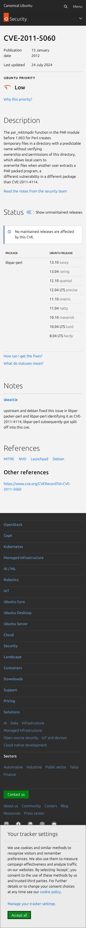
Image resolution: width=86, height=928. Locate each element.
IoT (6, 591)
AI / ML (10, 569)
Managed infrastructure (24, 558)
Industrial (34, 767)
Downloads (13, 679)
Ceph (8, 535)
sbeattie (11, 400)
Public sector (55, 767)
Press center (34, 813)
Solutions (12, 712)
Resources (12, 813)
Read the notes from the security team (35, 191)
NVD (22, 459)
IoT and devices (54, 738)
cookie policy (50, 892)
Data (14, 723)
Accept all (19, 915)
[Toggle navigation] (80, 18)
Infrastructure (33, 723)
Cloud (9, 635)
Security (10, 646)
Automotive (13, 767)
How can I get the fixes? (23, 356)
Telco (74, 767)
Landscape (13, 657)
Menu (77, 6)
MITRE (9, 459)
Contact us (16, 794)
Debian (58, 459)
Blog (64, 806)
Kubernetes (13, 546)
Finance (10, 774)
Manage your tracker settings (31, 904)
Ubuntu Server (16, 624)
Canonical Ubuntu (18, 5)
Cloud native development (25, 745)
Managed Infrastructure (23, 730)
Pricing (9, 701)
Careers (50, 806)
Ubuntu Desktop (17, 613)
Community (31, 806)
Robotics (11, 580)
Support (10, 690)
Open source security (21, 738)
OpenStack (13, 524)
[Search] (65, 6)
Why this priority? (18, 99)
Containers (13, 668)
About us (11, 806)
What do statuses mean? (23, 363)
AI (5, 723)
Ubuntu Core (14, 602)
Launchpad (39, 459)
